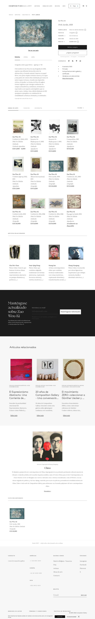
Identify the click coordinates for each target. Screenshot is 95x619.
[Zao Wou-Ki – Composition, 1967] (74, 126)
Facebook (83, 565)
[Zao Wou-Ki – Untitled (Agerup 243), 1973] (19, 164)
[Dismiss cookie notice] (78, 616)
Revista (57, 6)
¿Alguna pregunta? (72, 53)
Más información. (68, 78)
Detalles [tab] (17, 57)
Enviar (84, 595)
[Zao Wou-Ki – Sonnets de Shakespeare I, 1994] (56, 126)
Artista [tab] (26, 57)
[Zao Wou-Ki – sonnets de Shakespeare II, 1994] (38, 126)
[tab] (13, 109)
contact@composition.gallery (16, 561)
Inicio (11, 14)
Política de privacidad (62, 611)
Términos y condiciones (38, 611)
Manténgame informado (70, 312)
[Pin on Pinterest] (76, 61)
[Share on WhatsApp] (80, 61)
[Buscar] (77, 6)
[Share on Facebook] (68, 61)
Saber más (13, 415)
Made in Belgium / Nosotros (62, 561)
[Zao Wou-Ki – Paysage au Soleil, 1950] (74, 201)
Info (64, 6)
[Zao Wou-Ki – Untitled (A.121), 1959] (19, 201)
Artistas (37, 6)
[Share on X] (72, 61)
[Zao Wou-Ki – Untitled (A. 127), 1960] (74, 164)
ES (83, 6)
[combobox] (74, 6)
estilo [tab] (33, 57)
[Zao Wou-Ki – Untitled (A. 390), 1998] (56, 201)
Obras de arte (47, 6)
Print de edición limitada (76, 30)
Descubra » (47, 491)
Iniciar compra (73, 47)
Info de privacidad (71, 616)
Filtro (80, 107)
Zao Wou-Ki (26, 14)
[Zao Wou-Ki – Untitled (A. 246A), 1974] (19, 126)
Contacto (56, 576)
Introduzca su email (38, 308)
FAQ (54, 565)
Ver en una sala (33, 50)
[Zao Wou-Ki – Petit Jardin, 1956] (56, 164)
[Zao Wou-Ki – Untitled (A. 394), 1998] (38, 201)
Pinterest (83, 568)
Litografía (72, 33)
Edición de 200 (73, 39)
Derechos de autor (15, 611)
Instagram (83, 561)
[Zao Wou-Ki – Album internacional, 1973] (38, 164)
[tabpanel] (31, 81)
